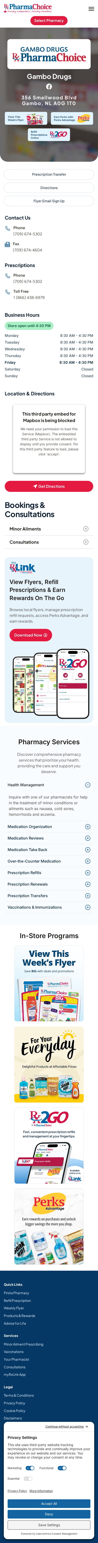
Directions (49, 187)
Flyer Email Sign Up (49, 201)
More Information (47, 466)
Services (11, 1335)
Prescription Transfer (49, 174)
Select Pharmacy (49, 20)
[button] (91, 8)
